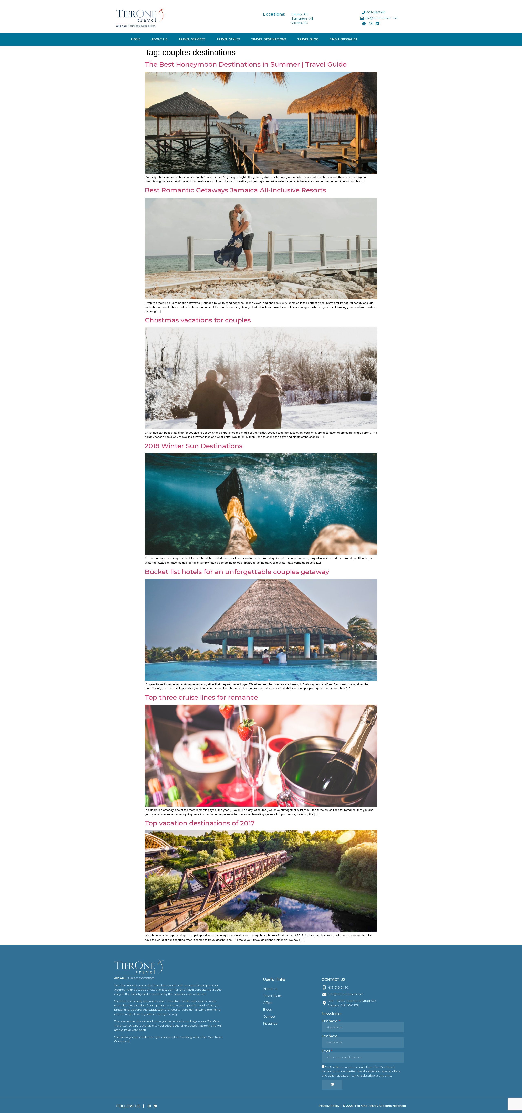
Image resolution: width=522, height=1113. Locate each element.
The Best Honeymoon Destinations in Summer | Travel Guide (246, 64)
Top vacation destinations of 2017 (200, 823)
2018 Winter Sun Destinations (193, 446)
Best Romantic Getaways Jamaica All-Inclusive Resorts (235, 190)
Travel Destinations (268, 39)
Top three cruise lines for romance (201, 697)
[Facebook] (364, 23)
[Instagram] (370, 23)
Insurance (270, 1023)
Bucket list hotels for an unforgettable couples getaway (237, 572)
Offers (267, 1003)
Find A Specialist (343, 39)
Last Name (330, 1036)
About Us (159, 39)
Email (326, 1051)
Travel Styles (228, 39)
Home (135, 39)
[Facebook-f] (143, 1106)
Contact (269, 1016)
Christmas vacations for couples (198, 320)
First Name (330, 1021)
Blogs (267, 1009)
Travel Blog (307, 39)
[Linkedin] (377, 23)
